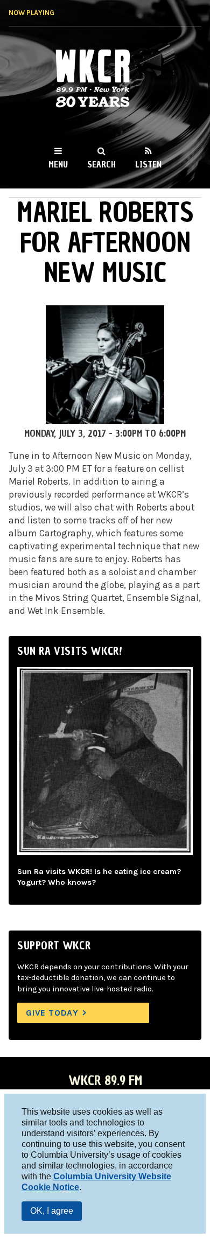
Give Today (52, 1013)
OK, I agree (51, 1210)
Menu (58, 164)
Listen (148, 164)
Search (101, 164)
